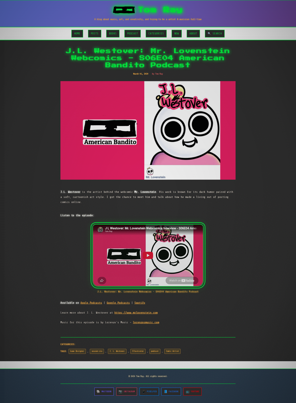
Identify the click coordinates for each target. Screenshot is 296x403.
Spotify (139, 302)
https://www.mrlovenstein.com (136, 312)
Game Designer (77, 351)
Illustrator (138, 351)
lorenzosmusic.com (146, 322)
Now (176, 33)
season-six (97, 351)
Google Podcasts (118, 302)
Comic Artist (172, 351)
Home (77, 33)
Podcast (132, 33)
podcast (155, 351)
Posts (95, 33)
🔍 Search (215, 33)
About (193, 33)
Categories (156, 33)
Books (113, 33)
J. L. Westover (117, 351)
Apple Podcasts (91, 302)
